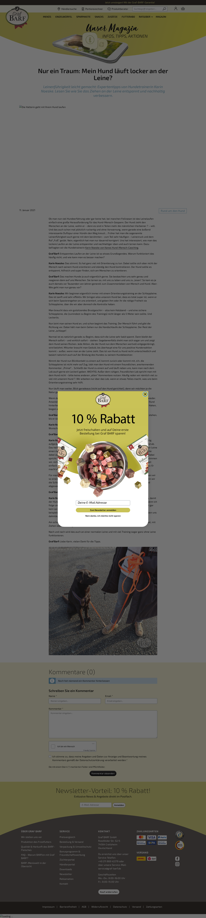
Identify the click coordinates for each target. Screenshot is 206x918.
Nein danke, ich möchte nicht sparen (103, 515)
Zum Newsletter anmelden (103, 510)
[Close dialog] (145, 394)
